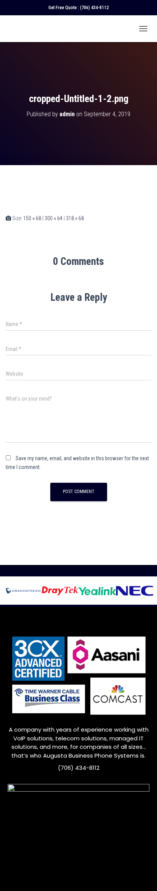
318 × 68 (75, 218)
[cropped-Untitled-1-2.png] (66, 189)
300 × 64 (53, 218)
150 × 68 (32, 218)
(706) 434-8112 (94, 7)
